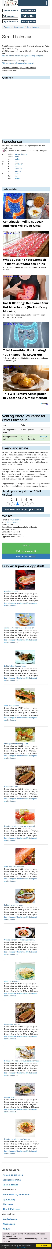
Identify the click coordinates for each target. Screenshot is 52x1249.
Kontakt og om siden (13, 1174)
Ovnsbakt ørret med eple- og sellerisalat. (19, 826)
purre (17, 156)
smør (17, 173)
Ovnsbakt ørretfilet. (11, 591)
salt (16, 161)
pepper (17, 178)
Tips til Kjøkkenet (11, 1209)
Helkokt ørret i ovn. (11, 786)
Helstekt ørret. (9, 1097)
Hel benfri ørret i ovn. (12, 1024)
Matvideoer (8, 1204)
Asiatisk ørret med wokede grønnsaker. (19, 628)
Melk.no (6, 1228)
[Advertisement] (26, 106)
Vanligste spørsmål (12, 1179)
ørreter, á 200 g (21, 154)
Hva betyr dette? (43, 437)
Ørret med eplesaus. (12, 705)
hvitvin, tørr (19, 164)
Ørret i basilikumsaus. (12, 981)
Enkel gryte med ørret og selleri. (16, 743)
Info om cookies (10, 1184)
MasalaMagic (9, 1223)
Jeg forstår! (43, 1245)
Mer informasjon (21, 1247)
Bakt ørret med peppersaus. (15, 666)
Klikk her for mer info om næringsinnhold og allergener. (23, 55)
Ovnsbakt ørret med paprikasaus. (17, 1139)
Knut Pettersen (15, 520)
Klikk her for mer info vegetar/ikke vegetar (18, 63)
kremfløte (18, 168)
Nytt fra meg (9, 1199)
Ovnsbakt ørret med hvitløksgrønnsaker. (19, 940)
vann (17, 166)
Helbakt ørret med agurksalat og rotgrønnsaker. (22, 1061)
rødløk (17, 159)
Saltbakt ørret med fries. (13, 905)
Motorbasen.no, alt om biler (16, 1194)
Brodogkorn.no (10, 1218)
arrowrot (18, 171)
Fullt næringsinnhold (26, 550)
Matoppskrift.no (13, 522)
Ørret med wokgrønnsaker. (14, 866)
